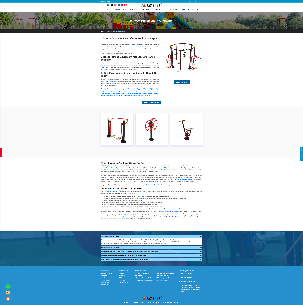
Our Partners (147, 9)
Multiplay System (106, 95)
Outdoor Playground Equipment (125, 89)
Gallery (157, 9)
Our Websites (105, 280)
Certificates (174, 9)
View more (117, 129)
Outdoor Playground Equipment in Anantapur (182, 213)
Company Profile (120, 9)
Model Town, (157, 185)
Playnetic (121, 280)
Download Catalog (105, 1)
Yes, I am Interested (152, 102)
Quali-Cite (121, 273)
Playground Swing (139, 91)
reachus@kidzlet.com (196, 1)
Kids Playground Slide (108, 93)
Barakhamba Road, (118, 218)
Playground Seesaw (126, 91)
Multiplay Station (117, 95)
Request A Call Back (301, 153)
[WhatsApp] (8, 286)
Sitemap (104, 275)
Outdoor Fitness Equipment (114, 167)
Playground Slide (113, 91)
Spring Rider (147, 95)
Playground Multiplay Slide (144, 280)
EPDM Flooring (138, 95)
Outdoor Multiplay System (184, 179)
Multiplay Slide (127, 95)
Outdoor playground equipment (133, 46)
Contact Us (185, 9)
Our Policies (105, 284)
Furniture (194, 9)
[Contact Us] (8, 292)
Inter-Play (121, 275)
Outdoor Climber (153, 93)
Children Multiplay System (165, 273)
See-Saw (145, 196)
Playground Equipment (143, 89)
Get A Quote (1, 152)
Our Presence (105, 278)
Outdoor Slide (130, 93)
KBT (120, 278)
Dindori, (126, 218)
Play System (144, 177)
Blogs (165, 9)
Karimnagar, (165, 185)
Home (108, 9)
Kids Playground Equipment (168, 211)
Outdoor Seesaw (141, 93)
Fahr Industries (123, 282)
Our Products (134, 9)
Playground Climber (111, 81)
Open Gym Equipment (164, 169)
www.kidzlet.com (186, 273)
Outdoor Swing (120, 93)
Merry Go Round (138, 167)
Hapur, (110, 218)
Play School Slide (162, 280)
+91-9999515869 (182, 1)
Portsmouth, (150, 185)
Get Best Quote (183, 82)
